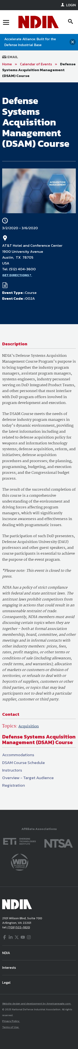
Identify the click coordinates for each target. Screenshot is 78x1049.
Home (7, 64)
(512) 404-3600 (22, 269)
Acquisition (28, 726)
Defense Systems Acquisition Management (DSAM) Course (39, 69)
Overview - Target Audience (28, 778)
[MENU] (6, 22)
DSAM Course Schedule (23, 762)
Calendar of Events (36, 64)
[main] (39, 446)
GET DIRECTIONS (15, 274)
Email (12, 57)
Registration (13, 785)
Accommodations (18, 755)
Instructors (12, 770)
